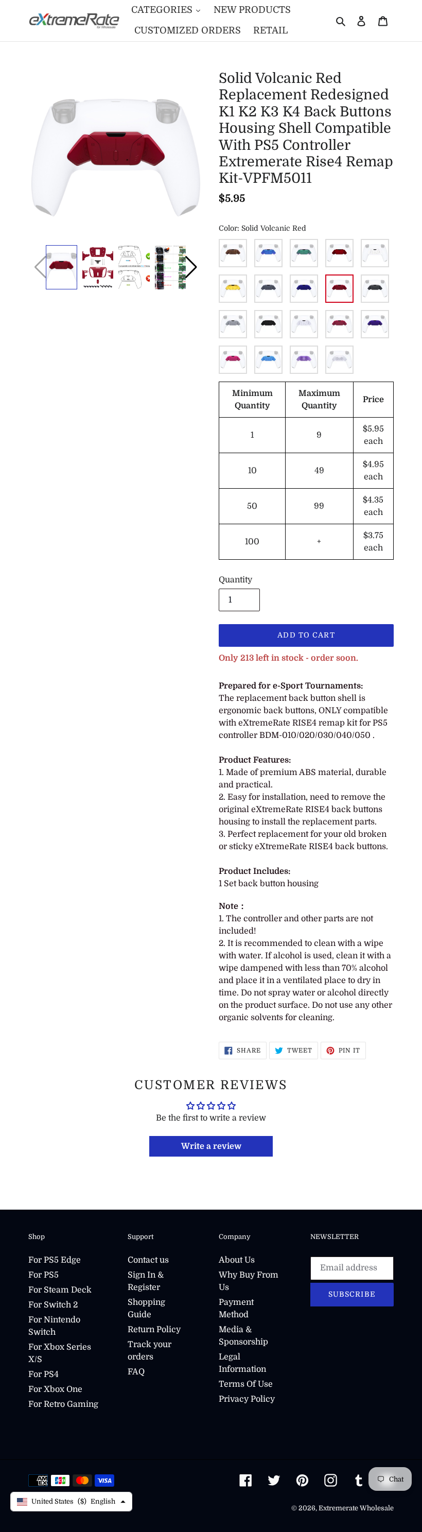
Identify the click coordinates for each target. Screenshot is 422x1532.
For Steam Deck (60, 1290)
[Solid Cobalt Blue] (304, 288)
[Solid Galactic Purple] (375, 324)
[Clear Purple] (304, 360)
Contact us (148, 1260)
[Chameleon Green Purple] (304, 253)
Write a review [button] (211, 1146)
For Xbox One (55, 1389)
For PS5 (43, 1275)
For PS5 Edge (54, 1260)
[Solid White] (304, 324)
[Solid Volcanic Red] (339, 288)
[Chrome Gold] (233, 288)
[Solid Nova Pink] (233, 360)
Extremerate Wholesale (356, 1508)
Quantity (235, 579)
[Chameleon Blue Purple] (268, 253)
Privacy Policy (247, 1399)
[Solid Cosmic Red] (339, 324)
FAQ (136, 1371)
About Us (237, 1260)
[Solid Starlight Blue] (268, 360)
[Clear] (339, 360)
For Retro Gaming (63, 1404)
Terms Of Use (246, 1384)
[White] (375, 253)
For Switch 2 (53, 1305)
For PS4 (43, 1374)
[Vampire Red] (339, 253)
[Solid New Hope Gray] (233, 324)
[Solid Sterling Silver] (268, 288)
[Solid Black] (268, 324)
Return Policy (154, 1329)
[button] (191, 267)
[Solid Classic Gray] (375, 288)
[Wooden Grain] (233, 253)
